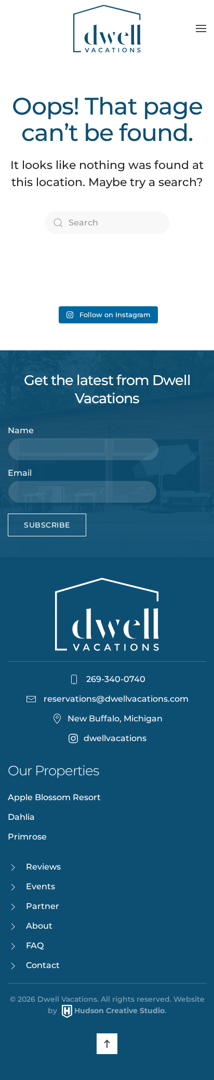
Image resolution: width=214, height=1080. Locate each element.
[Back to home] (107, 28)
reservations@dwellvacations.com (116, 699)
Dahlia (21, 817)
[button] (201, 28)
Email (20, 473)
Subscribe (47, 525)
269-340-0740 (114, 679)
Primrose (27, 837)
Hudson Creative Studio (119, 1010)
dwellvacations (115, 738)
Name (21, 430)
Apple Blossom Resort (54, 797)
